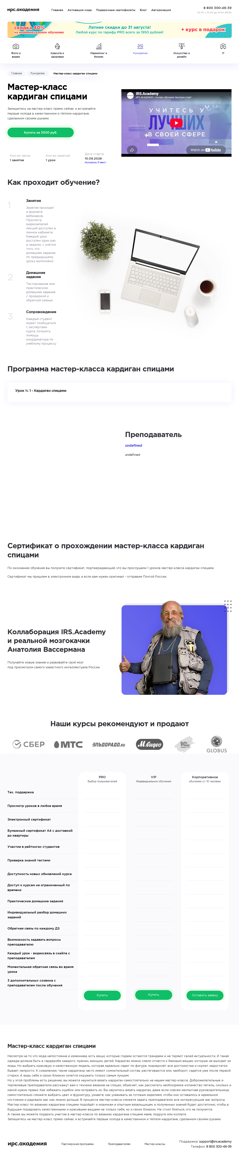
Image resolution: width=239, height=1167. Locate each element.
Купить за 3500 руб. (40, 132)
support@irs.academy (215, 1141)
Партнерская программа (77, 1144)
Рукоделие (37, 73)
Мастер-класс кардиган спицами (75, 73)
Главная (57, 10)
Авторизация (161, 10)
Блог (143, 10)
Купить (102, 995)
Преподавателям (119, 1144)
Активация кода (80, 10)
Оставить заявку (205, 995)
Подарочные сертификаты (115, 10)
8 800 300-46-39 (219, 1146)
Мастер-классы (155, 1144)
